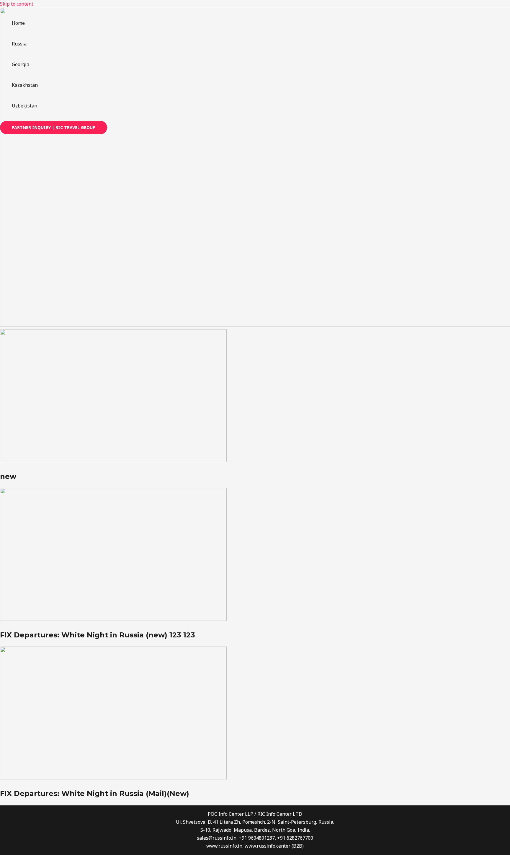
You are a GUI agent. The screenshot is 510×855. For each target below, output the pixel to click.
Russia (19, 43)
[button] (53, 127)
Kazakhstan (25, 85)
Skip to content (16, 4)
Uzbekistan (24, 105)
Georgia (20, 64)
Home (18, 23)
